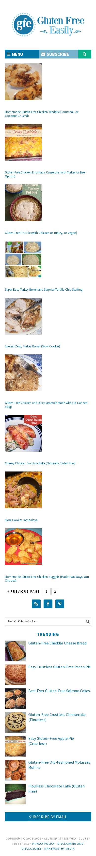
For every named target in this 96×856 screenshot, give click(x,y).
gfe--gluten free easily (48, 20)
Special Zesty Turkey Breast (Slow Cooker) (32, 346)
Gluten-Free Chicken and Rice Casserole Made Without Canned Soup (46, 405)
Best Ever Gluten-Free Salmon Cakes (59, 690)
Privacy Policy (43, 843)
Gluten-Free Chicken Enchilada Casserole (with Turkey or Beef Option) (45, 174)
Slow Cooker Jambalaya (21, 520)
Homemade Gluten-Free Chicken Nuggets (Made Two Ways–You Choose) (47, 579)
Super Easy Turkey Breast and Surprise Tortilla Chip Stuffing (43, 289)
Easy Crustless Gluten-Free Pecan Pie (59, 666)
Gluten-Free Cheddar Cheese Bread (57, 643)
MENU (17, 54)
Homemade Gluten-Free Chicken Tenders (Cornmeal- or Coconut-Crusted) (41, 114)
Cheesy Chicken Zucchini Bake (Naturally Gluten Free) (40, 463)
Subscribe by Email (48, 816)
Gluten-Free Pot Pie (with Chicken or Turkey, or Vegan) (41, 233)
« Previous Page (23, 591)
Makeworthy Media (59, 848)
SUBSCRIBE (57, 54)
